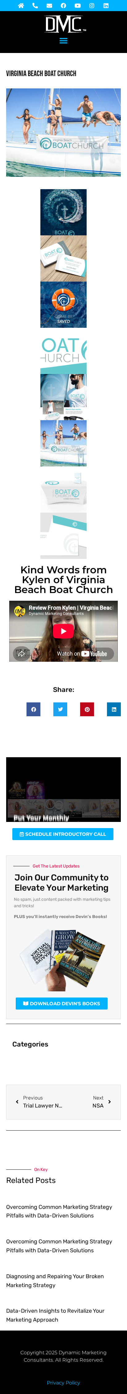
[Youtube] (77, 5)
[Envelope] (49, 5)
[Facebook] (63, 5)
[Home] (21, 5)
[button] (63, 40)
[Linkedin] (106, 5)
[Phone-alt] (35, 5)
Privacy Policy (63, 1383)
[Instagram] (91, 5)
